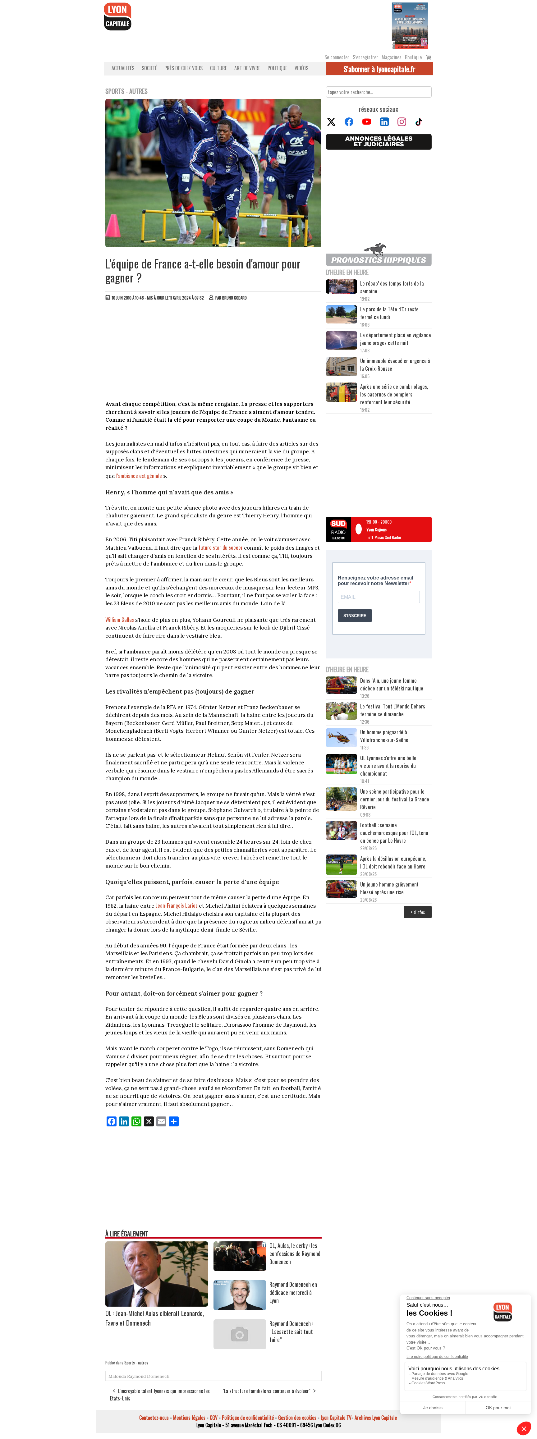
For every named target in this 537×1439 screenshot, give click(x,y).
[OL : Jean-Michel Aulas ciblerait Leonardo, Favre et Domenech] (156, 1304)
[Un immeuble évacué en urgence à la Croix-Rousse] (341, 367)
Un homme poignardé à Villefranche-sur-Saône (384, 736)
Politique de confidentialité (248, 1417)
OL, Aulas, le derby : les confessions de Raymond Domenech (294, 1253)
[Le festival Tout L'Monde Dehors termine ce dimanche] (341, 711)
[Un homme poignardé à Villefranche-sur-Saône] (341, 738)
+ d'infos (418, 912)
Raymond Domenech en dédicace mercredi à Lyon (293, 1292)
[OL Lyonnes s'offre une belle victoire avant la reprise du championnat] (341, 765)
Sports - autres (136, 1362)
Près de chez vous (183, 68)
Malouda (117, 1376)
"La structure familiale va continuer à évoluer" (266, 1391)
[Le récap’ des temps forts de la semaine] (341, 287)
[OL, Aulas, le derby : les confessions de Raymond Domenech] (239, 1268)
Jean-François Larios (177, 905)
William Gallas (119, 619)
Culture (218, 68)
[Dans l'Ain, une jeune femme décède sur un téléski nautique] (341, 685)
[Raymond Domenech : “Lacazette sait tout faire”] (239, 1347)
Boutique (413, 57)
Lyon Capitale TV (336, 1417)
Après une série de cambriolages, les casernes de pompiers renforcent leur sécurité (394, 394)
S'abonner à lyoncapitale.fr (379, 68)
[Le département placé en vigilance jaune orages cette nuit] (341, 341)
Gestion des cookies (297, 1417)
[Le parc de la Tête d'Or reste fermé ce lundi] (341, 315)
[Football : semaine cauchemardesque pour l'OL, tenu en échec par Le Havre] (341, 831)
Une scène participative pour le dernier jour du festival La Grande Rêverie (394, 799)
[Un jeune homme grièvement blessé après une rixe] (341, 889)
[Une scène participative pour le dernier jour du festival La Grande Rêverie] (341, 799)
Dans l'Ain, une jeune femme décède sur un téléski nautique (391, 684)
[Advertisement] (213, 352)
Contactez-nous (154, 1417)
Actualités (123, 68)
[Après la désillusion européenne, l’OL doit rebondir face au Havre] (341, 866)
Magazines (392, 57)
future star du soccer (221, 547)
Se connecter (336, 57)
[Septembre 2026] (410, 25)
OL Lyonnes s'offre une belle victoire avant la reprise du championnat (388, 765)
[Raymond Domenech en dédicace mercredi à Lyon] (239, 1308)
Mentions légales (189, 1417)
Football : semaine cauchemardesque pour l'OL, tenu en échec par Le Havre (394, 832)
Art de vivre (247, 68)
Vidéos (301, 68)
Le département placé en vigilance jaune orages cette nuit (395, 338)
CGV (214, 1417)
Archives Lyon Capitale (376, 1417)
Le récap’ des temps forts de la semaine (392, 287)
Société (149, 68)
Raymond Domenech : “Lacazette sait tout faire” (291, 1331)
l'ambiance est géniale (139, 475)
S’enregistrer (365, 57)
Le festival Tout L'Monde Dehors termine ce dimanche (392, 710)
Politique (277, 68)
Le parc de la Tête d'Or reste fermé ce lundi (389, 313)
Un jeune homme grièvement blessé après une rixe (389, 888)
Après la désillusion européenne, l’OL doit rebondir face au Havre (393, 862)
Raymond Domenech (148, 1376)
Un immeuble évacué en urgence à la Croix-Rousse (395, 364)
